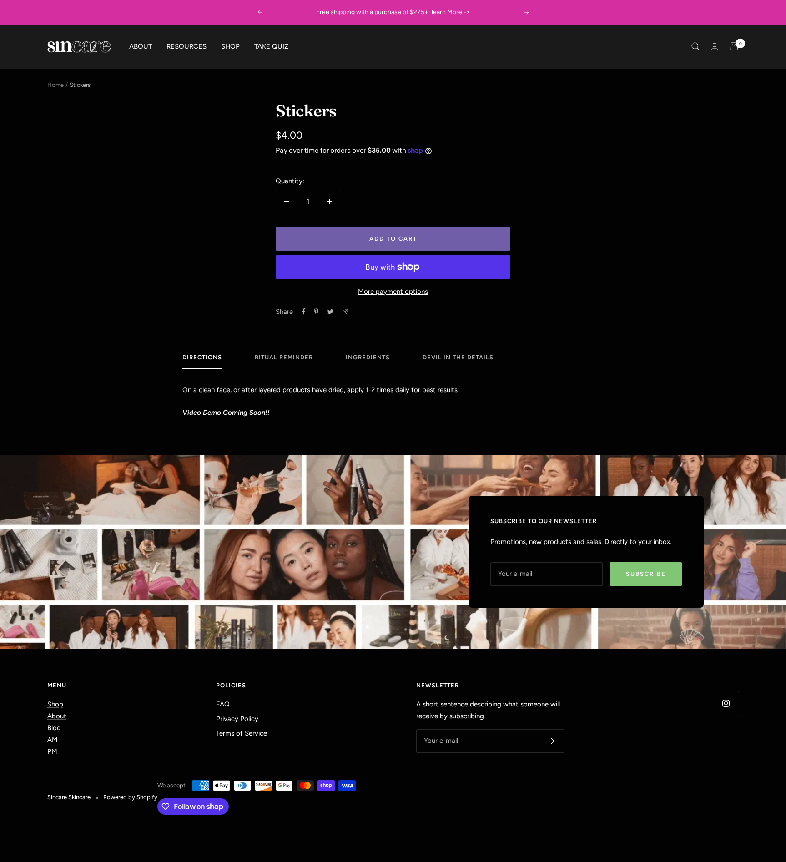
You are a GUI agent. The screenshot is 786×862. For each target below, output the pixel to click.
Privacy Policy (237, 719)
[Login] (714, 46)
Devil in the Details (458, 357)
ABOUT (140, 46)
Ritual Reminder (284, 357)
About (56, 716)
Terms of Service (241, 733)
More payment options (393, 291)
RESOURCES (186, 46)
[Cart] (734, 46)
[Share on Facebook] (304, 311)
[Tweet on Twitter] (330, 311)
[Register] (551, 741)
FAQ (223, 704)
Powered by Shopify (130, 797)
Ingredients (368, 357)
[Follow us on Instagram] (726, 703)
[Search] (695, 46)
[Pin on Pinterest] (316, 311)
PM (52, 751)
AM (52, 740)
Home (55, 84)
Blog (54, 728)
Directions (202, 357)
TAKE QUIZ (271, 46)
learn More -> (451, 10)
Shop (55, 704)
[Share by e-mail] (345, 311)
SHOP (230, 46)
